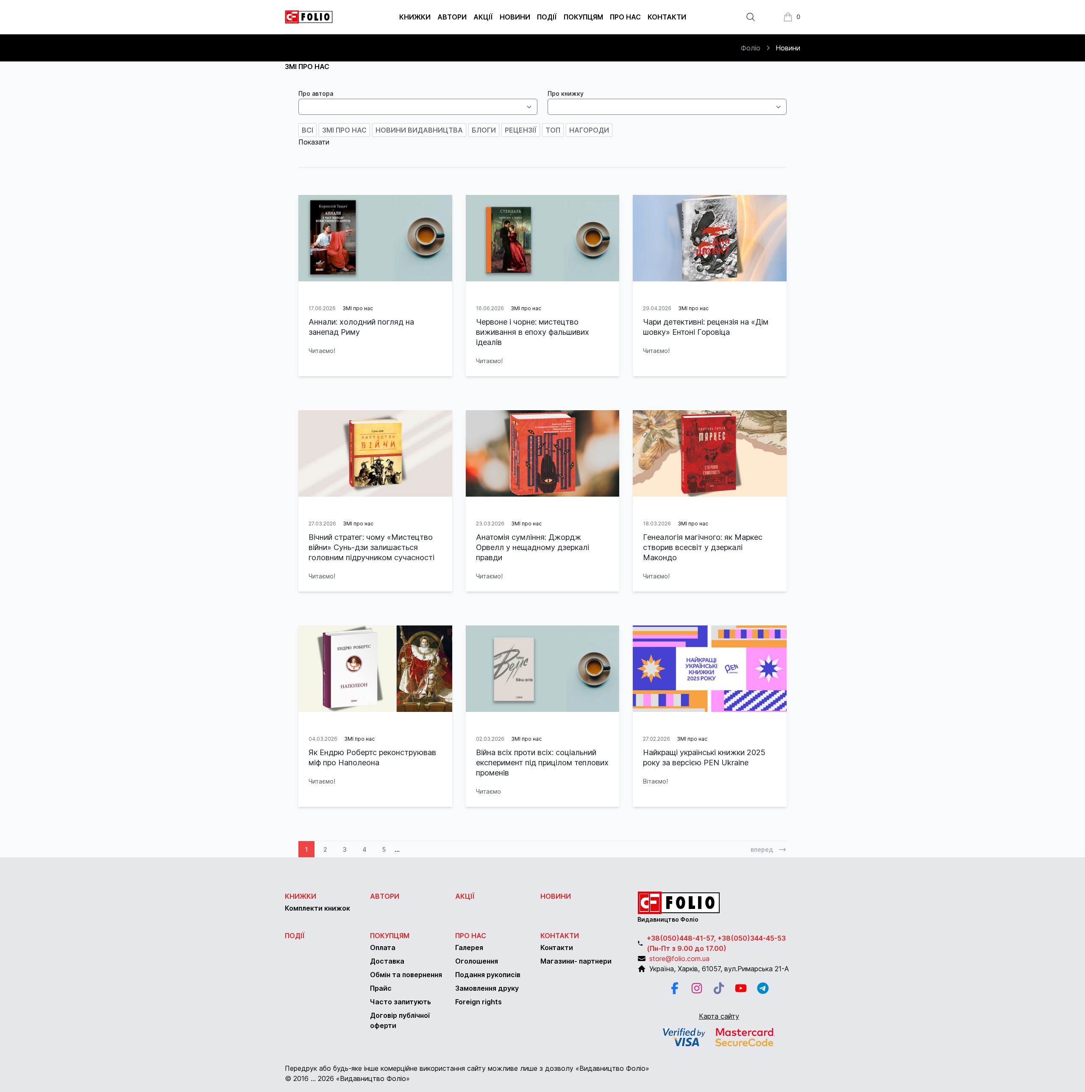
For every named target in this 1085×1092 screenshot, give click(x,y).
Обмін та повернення (406, 974)
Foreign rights (478, 1002)
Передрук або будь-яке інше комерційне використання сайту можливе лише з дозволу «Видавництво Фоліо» (467, 1068)
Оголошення (476, 961)
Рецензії (521, 130)
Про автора (315, 93)
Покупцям (583, 17)
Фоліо (750, 48)
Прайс (381, 988)
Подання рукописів (487, 974)
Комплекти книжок (317, 908)
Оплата (382, 947)
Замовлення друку (487, 988)
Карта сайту (719, 1016)
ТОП (552, 130)
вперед (762, 849)
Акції (483, 17)
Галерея (469, 947)
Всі (307, 130)
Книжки (415, 17)
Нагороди (589, 130)
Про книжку (566, 93)
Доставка (387, 961)
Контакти (667, 17)
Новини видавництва (419, 130)
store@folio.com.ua (679, 958)
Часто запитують (400, 1002)
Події (547, 17)
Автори (452, 17)
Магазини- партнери (576, 961)
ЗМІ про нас (344, 130)
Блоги (484, 130)
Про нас (625, 17)
